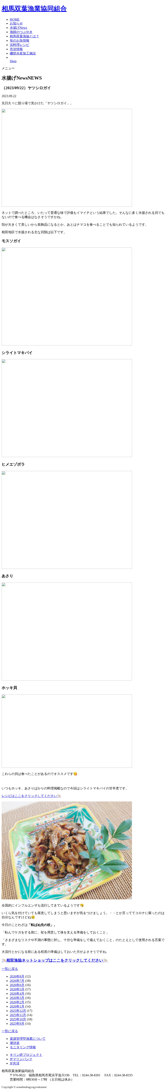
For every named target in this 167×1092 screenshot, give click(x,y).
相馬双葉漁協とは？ (24, 36)
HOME (15, 19)
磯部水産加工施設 (23, 53)
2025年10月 (18, 1019)
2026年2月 (17, 1002)
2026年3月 (17, 998)
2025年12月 (18, 1010)
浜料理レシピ (19, 45)
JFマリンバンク (21, 1059)
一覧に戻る (10, 969)
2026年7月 (17, 980)
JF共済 (14, 1063)
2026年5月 (17, 989)
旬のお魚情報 (19, 40)
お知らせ (16, 23)
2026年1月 (17, 1006)
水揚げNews (18, 27)
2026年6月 (17, 985)
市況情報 (16, 49)
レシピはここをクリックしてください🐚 (31, 796)
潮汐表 (15, 1043)
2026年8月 (17, 976)
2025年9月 (17, 1023)
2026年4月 (17, 993)
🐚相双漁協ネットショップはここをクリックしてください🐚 (55, 960)
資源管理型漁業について (28, 1038)
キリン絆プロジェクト (26, 1054)
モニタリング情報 (23, 1047)
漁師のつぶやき (21, 32)
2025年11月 (18, 1015)
